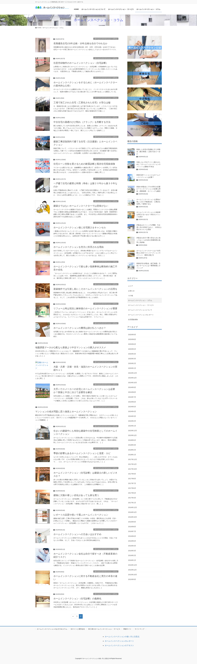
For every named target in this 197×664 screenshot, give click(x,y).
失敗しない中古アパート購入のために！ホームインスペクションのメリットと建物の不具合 (148, 164)
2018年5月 (132, 440)
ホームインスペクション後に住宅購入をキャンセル (79, 227)
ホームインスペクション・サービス (141, 305)
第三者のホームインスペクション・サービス (104, 629)
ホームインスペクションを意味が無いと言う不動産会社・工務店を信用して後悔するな (148, 202)
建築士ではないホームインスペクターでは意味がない (80, 206)
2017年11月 (132, 464)
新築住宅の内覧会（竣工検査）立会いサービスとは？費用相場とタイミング (148, 265)
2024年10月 (132, 382)
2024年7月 (132, 397)
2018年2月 (132, 450)
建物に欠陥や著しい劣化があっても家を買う (76, 495)
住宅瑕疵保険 (133, 319)
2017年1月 (132, 503)
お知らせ (131, 291)
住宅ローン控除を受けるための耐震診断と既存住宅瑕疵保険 (84, 164)
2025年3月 (132, 359)
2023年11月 (132, 435)
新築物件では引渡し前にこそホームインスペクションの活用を (85, 289)
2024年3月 (132, 416)
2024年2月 (132, 421)
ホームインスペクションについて (140, 310)
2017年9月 (132, 474)
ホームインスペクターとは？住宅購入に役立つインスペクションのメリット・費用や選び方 (148, 253)
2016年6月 (132, 536)
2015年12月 (132, 565)
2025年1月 (132, 368)
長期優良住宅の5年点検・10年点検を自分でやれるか (80, 43)
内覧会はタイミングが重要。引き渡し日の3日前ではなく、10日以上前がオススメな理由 (149, 227)
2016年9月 (132, 522)
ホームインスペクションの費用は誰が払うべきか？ (79, 328)
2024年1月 (132, 426)
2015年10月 (132, 575)
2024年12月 (132, 373)
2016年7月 (132, 531)
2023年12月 (132, 430)
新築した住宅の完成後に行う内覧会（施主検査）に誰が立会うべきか (148, 151)
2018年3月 (132, 445)
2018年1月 (132, 455)
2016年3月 (132, 551)
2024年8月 (132, 392)
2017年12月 (132, 459)
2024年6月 (132, 402)
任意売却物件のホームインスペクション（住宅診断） (80, 63)
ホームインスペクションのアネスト (119, 645)
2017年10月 (132, 469)
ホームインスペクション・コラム (106, 39)
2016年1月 (132, 560)
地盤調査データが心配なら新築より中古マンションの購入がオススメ (70, 347)
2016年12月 (132, 507)
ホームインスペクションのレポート (141, 315)
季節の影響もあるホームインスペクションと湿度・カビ (81, 453)
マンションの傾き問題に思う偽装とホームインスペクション (66, 411)
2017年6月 (132, 488)
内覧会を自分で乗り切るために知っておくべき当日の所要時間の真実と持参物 (148, 240)
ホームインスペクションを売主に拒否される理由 (78, 247)
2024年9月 (132, 387)
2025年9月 (132, 334)
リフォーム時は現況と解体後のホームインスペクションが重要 (85, 308)
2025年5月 (132, 349)
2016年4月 (132, 546)
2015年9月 (132, 579)
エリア (130, 286)
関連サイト (127, 629)
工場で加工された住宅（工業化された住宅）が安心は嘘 (81, 102)
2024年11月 (132, 378)
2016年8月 (132, 527)
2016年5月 (132, 541)
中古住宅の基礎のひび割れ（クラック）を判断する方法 (81, 122)
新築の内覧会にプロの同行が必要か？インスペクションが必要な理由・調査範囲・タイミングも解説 (148, 189)
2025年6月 (132, 344)
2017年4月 (132, 498)
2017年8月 (132, 478)
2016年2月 (132, 555)
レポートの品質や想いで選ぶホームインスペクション (80, 514)
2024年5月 (132, 407)
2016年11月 (132, 512)
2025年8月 (132, 339)
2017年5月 (132, 493)
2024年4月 (132, 411)
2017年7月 (132, 483)
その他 (130, 295)
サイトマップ (139, 629)
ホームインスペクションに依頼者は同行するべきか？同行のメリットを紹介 (148, 214)
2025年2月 (132, 363)
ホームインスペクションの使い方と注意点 (122, 637)
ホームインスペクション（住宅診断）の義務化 (77, 598)
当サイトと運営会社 (78, 629)
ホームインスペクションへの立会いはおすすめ (77, 534)
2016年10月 (132, 517)
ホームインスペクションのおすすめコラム (52, 629)
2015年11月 (132, 570)
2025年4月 (132, 354)
